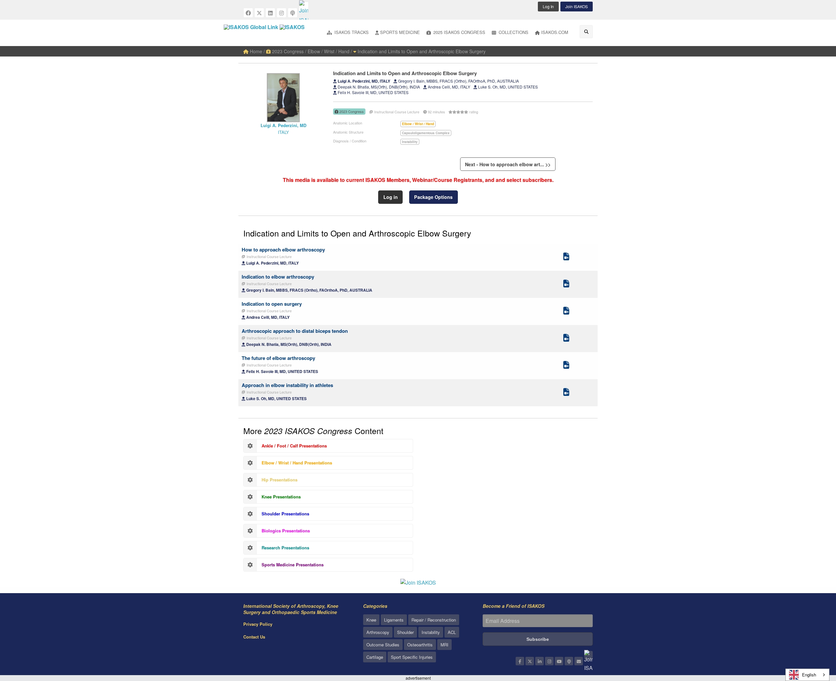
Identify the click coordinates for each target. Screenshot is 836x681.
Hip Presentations (279, 480)
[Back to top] (815, 640)
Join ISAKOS (576, 6)
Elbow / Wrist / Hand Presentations (297, 463)
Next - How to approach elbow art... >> (508, 164)
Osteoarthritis (420, 644)
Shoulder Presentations (285, 514)
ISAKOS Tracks (351, 32)
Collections (512, 32)
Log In (548, 6)
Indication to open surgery (272, 303)
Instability (431, 632)
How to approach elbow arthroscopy (283, 249)
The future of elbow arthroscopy (278, 358)
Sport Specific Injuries (412, 657)
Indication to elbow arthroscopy (278, 276)
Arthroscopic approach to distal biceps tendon (295, 330)
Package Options (433, 197)
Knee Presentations (281, 497)
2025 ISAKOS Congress (458, 32)
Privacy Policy (257, 624)
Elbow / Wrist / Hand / (330, 51)
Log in (390, 197)
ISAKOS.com (554, 32)
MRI (444, 644)
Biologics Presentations (286, 530)
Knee (371, 620)
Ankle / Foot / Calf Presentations (294, 446)
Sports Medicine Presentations (293, 564)
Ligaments (394, 620)
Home (255, 51)
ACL (452, 632)
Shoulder (405, 632)
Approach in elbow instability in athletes (287, 385)
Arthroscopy (377, 632)
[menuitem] (348, 33)
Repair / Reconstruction (433, 620)
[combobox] (807, 675)
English (809, 675)
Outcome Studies (382, 644)
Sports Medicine (400, 32)
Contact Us (254, 637)
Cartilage (374, 657)
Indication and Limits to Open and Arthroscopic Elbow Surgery (421, 51)
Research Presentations (285, 547)
